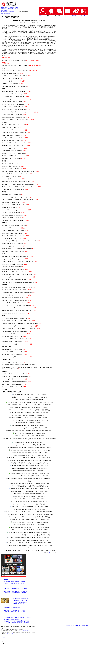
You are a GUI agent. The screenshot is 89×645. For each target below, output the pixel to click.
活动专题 (4, 8)
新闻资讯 (7, 7)
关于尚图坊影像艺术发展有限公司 (12, 607)
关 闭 (50, 552)
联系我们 (86, 625)
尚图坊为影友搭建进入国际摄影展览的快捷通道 (15, 588)
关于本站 (72, 625)
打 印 (46, 552)
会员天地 (9, 8)
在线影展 (5, 10)
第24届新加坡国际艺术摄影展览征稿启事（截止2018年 (17, 617)
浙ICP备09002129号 (23, 630)
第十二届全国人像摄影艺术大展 (20, 598)
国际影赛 (3, 11)
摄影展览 (13, 8)
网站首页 (3, 7)
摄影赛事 (12, 7)
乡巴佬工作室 (9, 633)
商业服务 (77, 625)
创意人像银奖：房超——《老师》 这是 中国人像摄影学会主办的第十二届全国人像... (20, 602)
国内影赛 (7, 11)
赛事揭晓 (8, 13)
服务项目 (6, 579)
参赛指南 (12, 11)
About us (68, 625)
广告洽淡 (81, 625)
